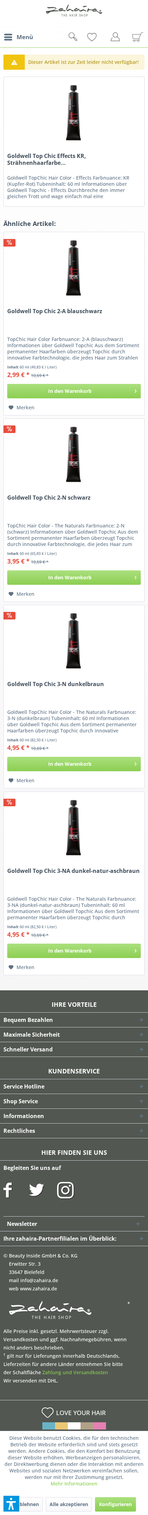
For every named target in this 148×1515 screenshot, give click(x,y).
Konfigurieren (115, 1504)
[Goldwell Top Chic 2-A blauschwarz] (74, 266)
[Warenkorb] (135, 37)
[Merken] (103, 37)
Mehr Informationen (74, 1483)
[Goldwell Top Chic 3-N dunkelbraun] (74, 639)
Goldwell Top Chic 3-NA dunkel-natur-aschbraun (73, 871)
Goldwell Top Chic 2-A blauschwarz (54, 311)
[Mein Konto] (117, 38)
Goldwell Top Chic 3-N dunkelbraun (55, 684)
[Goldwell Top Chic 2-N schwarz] (74, 453)
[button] (11, 1504)
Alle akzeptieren (69, 1504)
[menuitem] (18, 37)
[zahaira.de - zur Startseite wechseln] (74, 14)
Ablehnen (27, 1504)
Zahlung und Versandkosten (75, 1372)
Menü (25, 37)
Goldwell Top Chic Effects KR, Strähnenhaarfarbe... (46, 159)
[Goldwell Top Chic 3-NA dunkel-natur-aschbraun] (74, 826)
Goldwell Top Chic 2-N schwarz (49, 497)
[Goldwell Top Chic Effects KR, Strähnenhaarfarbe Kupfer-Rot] (74, 111)
